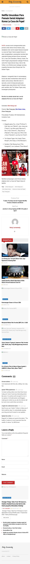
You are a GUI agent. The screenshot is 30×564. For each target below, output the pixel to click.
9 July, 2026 (4, 262)
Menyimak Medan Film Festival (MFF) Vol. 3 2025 (15, 322)
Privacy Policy (15, 556)
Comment (5, 438)
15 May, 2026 (5, 284)
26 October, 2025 (6, 370)
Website (4, 474)
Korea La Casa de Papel (19, 189)
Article (5, 255)
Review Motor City (7, 530)
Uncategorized (9, 10)
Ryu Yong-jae (6, 191)
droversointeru (6, 381)
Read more (6, 517)
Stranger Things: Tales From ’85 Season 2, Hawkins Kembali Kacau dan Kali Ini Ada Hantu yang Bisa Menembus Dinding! (14, 504)
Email (3, 467)
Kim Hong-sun (19, 186)
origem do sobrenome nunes (10, 405)
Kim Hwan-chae (6, 189)
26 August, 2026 (15, 508)
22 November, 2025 (6, 324)
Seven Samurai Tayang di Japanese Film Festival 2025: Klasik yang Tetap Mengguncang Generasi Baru (15, 344)
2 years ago (15, 381)
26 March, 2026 (5, 304)
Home (3, 10)
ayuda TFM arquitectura (8, 389)
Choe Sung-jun (9, 186)
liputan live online (6, 416)
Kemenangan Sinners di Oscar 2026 (11, 302)
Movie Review (6, 339)
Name (3, 459)
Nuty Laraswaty (7, 24)
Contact (8, 556)
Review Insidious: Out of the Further (12, 528)
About (3, 556)
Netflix (4, 45)
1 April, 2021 (17, 24)
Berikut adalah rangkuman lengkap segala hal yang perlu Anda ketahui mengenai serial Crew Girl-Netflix (15, 524)
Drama (5, 363)
